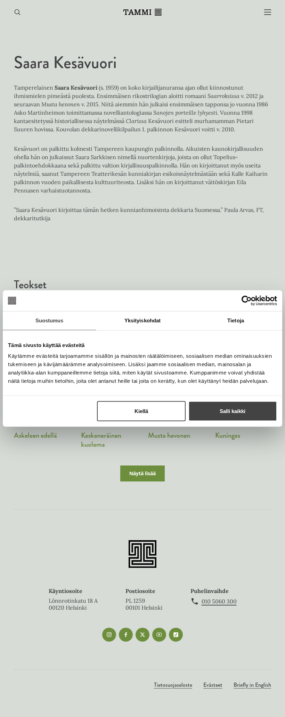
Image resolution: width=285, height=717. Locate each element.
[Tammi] (142, 12)
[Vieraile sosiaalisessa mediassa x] (142, 635)
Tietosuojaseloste (173, 685)
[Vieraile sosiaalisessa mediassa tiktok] (176, 635)
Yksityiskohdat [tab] (142, 320)
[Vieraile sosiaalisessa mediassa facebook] (126, 635)
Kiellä (141, 411)
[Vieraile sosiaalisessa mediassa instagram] (109, 635)
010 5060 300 (219, 601)
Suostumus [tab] (49, 320)
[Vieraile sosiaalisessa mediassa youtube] (159, 635)
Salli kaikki (232, 411)
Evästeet (212, 685)
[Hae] (17, 12)
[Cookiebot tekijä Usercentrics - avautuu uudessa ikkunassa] (246, 301)
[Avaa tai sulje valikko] (268, 12)
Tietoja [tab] (235, 320)
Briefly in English (252, 685)
